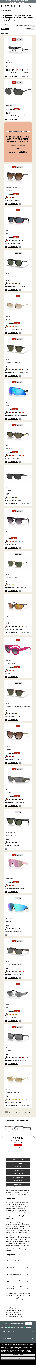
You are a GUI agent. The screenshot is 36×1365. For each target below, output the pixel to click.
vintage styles (17, 1236)
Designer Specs (18, 1174)
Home (2, 10)
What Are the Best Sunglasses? (16, 1261)
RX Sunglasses (18, 1181)
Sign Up (28, 1323)
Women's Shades (18, 1159)
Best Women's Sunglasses (13, 1311)
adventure (20, 1245)
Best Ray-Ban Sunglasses (13, 1312)
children (15, 1234)
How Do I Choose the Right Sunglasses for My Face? (15, 1273)
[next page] (29, 1112)
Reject (18, 1358)
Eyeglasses (18, 1166)
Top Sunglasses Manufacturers (15, 1316)
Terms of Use (25, 1350)
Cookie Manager (26, 1351)
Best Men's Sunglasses (12, 1309)
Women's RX (18, 1184)
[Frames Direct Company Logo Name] (12, 6)
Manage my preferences (18, 1361)
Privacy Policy (15, 1350)
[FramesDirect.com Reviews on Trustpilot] (18, 1327)
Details (23, 1194)
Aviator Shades (18, 1170)
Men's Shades (18, 1163)
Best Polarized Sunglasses (13, 1314)
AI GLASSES (5, 24)
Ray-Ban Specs (18, 1177)
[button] (34, 1138)
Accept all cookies (18, 1354)
